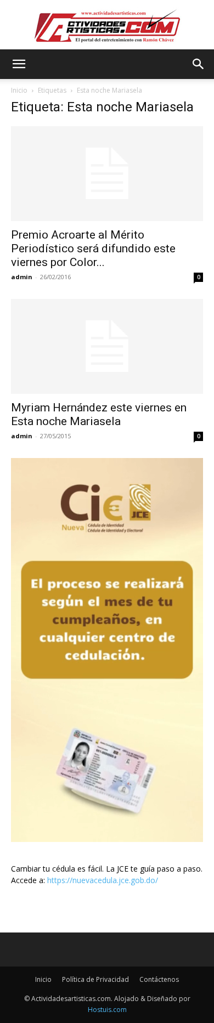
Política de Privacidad (95, 979)
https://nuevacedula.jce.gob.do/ (102, 880)
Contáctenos (159, 979)
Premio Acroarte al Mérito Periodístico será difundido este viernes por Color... (93, 248)
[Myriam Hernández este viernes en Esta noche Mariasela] (107, 346)
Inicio (19, 90)
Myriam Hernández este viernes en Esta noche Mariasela (99, 414)
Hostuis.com (107, 1009)
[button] (18, 64)
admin (21, 277)
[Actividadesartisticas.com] (107, 25)
